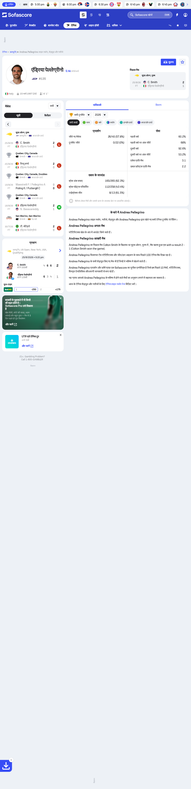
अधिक (112, 25)
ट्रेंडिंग (10, 4)
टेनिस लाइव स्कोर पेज (116, 284)
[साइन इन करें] (185, 15)
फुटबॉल (13, 25)
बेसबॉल (32, 25)
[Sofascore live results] (17, 15)
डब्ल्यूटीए (13, 52)
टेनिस (73, 25)
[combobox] (54, 106)
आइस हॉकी (94, 25)
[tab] (97, 105)
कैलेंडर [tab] (47, 115)
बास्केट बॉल (53, 25)
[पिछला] (20, 4)
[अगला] (187, 4)
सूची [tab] (18, 115)
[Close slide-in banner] (11, 760)
